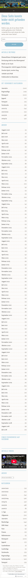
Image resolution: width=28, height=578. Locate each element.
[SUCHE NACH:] (14, 39)
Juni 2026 (5, 137)
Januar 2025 (5, 191)
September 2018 (7, 423)
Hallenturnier (6, 536)
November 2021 (7, 309)
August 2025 (6, 167)
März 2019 (5, 403)
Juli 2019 (4, 389)
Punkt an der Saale (7, 64)
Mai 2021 (4, 329)
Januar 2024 (5, 224)
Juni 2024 (5, 211)
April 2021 (5, 332)
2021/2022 (5, 112)
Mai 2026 (5, 140)
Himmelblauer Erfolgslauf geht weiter (14, 57)
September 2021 (7, 315)
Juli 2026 (4, 133)
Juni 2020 (5, 359)
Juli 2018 (4, 430)
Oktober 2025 (6, 160)
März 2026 (5, 147)
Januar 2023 (5, 265)
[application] (14, 461)
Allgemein (5, 515)
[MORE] (14, 10)
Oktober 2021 (6, 312)
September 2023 (7, 238)
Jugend (4, 98)
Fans (3, 529)
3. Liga (4, 512)
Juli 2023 (4, 245)
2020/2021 (5, 488)
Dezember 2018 (6, 413)
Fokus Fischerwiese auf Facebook (11, 438)
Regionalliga (6, 92)
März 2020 (5, 362)
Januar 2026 (5, 154)
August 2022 (6, 282)
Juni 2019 (4, 393)
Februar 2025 (6, 187)
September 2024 (7, 201)
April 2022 (5, 292)
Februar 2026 (6, 150)
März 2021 (5, 336)
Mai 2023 (5, 251)
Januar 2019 (5, 410)
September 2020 (7, 349)
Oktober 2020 (6, 346)
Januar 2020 (5, 369)
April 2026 (5, 144)
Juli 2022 (4, 285)
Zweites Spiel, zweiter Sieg (10, 70)
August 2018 (5, 426)
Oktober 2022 (6, 275)
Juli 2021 (4, 322)
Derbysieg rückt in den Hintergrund (13, 61)
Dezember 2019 (6, 373)
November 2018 (7, 416)
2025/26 (4, 115)
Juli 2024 (4, 208)
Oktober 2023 (6, 235)
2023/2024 (5, 499)
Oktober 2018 (6, 420)
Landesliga (5, 549)
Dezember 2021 (6, 305)
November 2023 (7, 231)
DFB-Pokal (5, 525)
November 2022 (7, 272)
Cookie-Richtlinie (18, 571)
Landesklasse (6, 546)
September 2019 (7, 383)
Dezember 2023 (7, 228)
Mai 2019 (4, 396)
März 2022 (5, 295)
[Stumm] (22, 467)
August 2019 (5, 386)
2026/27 (4, 509)
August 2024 (6, 204)
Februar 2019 (6, 406)
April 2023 (5, 255)
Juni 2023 (5, 248)
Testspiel (4, 102)
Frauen (4, 532)
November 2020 (7, 342)
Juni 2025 (5, 174)
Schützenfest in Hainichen (10, 77)
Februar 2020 (6, 366)
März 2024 (5, 218)
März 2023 (5, 258)
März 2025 (5, 184)
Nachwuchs (5, 105)
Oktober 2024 (6, 197)
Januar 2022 (5, 302)
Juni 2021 (4, 325)
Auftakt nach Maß (7, 74)
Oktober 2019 (6, 379)
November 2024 (7, 194)
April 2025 (5, 181)
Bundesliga (5, 522)
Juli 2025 (4, 171)
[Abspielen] (3, 467)
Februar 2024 (6, 221)
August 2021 (5, 319)
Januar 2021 (5, 339)
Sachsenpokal (6, 559)
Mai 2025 (5, 177)
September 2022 (7, 278)
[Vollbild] (24, 467)
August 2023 (6, 241)
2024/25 (4, 119)
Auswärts (5, 88)
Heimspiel (5, 95)
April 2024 (5, 214)
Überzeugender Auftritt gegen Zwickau (14, 67)
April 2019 (5, 400)
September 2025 (7, 164)
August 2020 (6, 352)
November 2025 (7, 157)
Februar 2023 (6, 261)
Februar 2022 (6, 298)
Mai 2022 (5, 288)
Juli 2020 (4, 356)
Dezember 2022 (7, 268)
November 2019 (7, 376)
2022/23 (4, 109)
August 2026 (6, 130)
